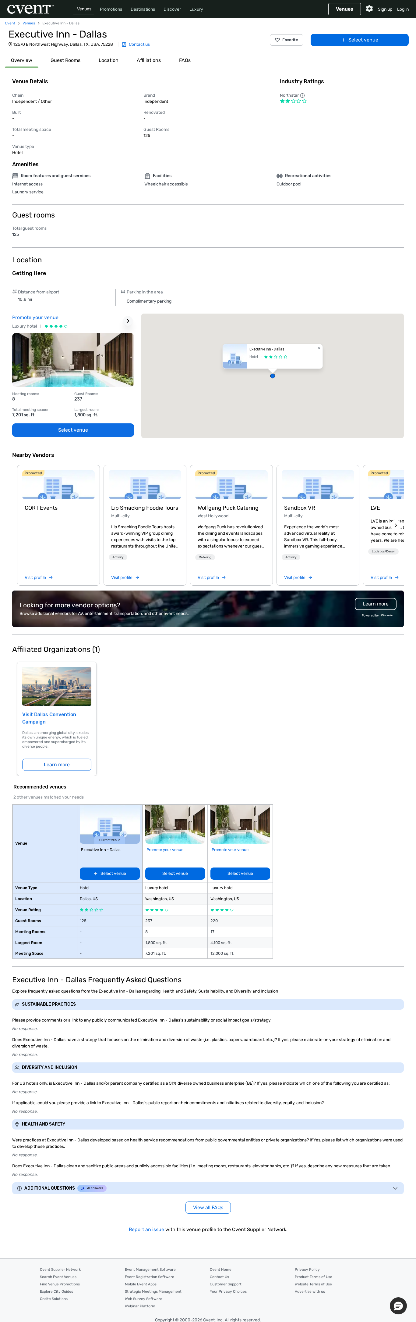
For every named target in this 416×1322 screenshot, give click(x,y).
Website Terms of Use (313, 1284)
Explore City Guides (56, 1291)
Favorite (290, 40)
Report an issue (146, 1229)
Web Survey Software (143, 1299)
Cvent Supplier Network (60, 1269)
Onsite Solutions (54, 1299)
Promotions (111, 9)
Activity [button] (118, 557)
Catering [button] (205, 557)
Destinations (143, 9)
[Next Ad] (128, 321)
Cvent (10, 23)
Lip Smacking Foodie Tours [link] (144, 508)
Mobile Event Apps (141, 1284)
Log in (403, 9)
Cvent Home (220, 1269)
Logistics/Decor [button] (383, 551)
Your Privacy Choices (228, 1291)
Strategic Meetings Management (153, 1291)
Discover (172, 9)
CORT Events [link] (41, 508)
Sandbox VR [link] (299, 508)
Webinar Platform (140, 1306)
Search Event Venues (58, 1277)
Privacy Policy (307, 1269)
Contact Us (219, 1277)
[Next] (395, 525)
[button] (272, 376)
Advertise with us (310, 1291)
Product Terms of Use (313, 1277)
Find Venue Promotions (60, 1284)
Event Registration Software (149, 1277)
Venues (84, 9)
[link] (58, 484)
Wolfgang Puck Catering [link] (228, 508)
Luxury (196, 9)
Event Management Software (150, 1269)
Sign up (385, 9)
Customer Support (225, 1284)
